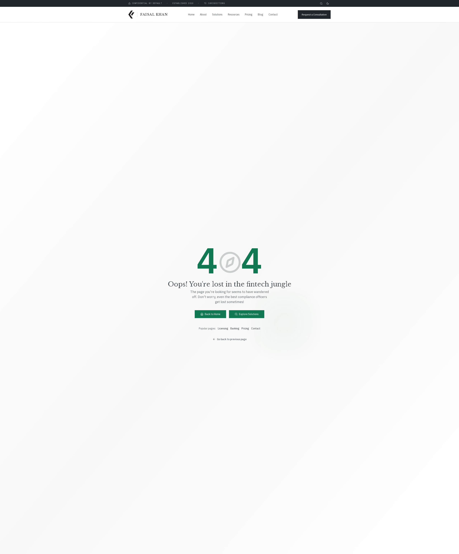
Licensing (223, 328)
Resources (234, 14)
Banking (234, 328)
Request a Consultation (314, 14)
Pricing (248, 14)
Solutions (217, 14)
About (203, 14)
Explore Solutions (249, 314)
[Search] (321, 3)
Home (191, 14)
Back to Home (212, 314)
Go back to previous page (232, 339)
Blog (260, 14)
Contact (273, 14)
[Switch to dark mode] (328, 3)
